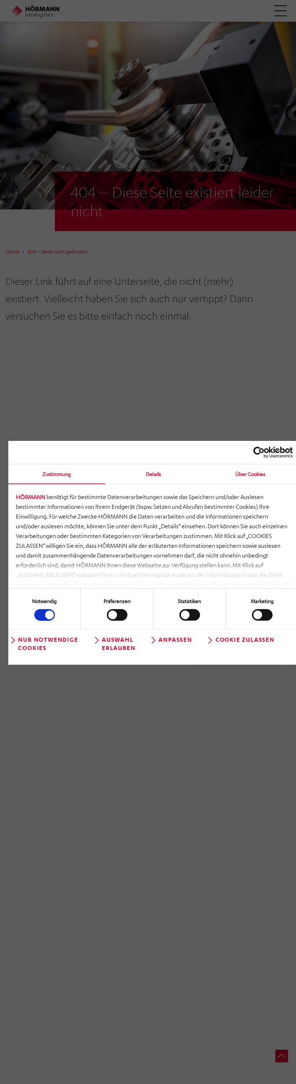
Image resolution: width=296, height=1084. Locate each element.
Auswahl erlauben (118, 643)
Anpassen (175, 639)
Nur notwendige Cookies (48, 643)
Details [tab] (153, 474)
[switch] (117, 614)
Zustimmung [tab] (57, 474)
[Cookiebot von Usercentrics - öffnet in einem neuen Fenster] (261, 452)
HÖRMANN (30, 496)
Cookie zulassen (245, 639)
